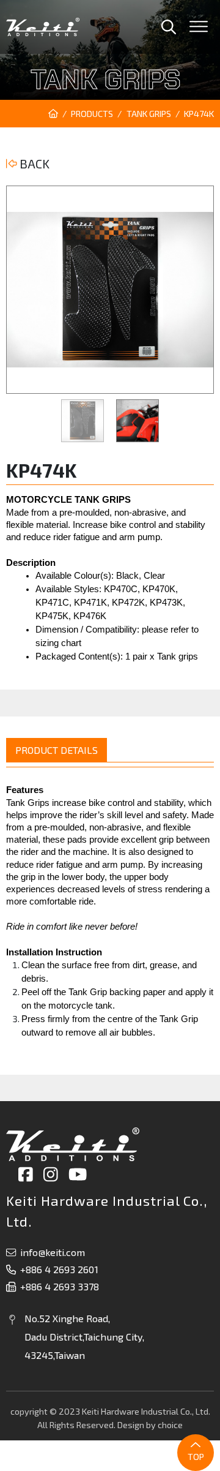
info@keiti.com (52, 1252)
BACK (33, 163)
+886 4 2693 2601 (59, 1269)
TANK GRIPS (149, 113)
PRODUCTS (92, 113)
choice (170, 1425)
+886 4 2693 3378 (59, 1286)
